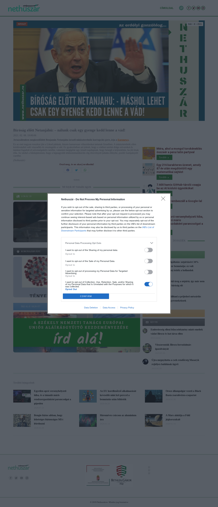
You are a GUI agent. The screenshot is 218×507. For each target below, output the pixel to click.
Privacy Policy (127, 307)
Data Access (109, 307)
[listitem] (109, 243)
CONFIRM (86, 296)
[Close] (164, 200)
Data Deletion (91, 307)
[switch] (148, 250)
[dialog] (109, 253)
